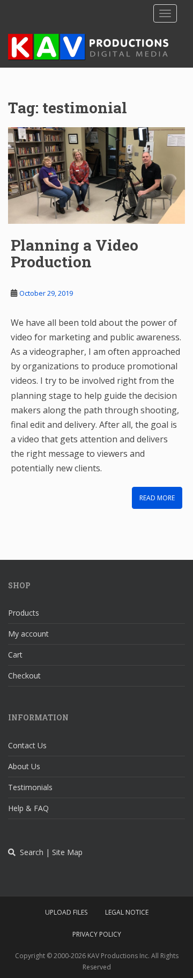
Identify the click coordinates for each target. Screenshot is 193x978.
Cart (15, 654)
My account (28, 634)
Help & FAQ (28, 808)
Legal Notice (127, 912)
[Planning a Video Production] (96, 175)
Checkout (24, 675)
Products (23, 613)
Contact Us (27, 745)
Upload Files (66, 912)
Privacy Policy (96, 934)
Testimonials (30, 787)
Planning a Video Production (74, 253)
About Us (24, 766)
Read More (157, 497)
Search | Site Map (49, 852)
